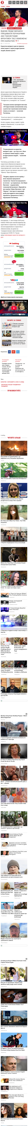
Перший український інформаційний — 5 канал (2, 2)
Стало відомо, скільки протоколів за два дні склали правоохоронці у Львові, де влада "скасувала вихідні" (18, 334)
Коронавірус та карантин (14, 28)
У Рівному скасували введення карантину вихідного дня (18, 325)
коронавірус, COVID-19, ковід (15, 382)
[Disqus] (14, 414)
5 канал (25, 25)
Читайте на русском (22, 43)
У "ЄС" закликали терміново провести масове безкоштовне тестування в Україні (19, 83)
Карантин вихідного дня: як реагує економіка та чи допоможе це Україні (19, 342)
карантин (4, 382)
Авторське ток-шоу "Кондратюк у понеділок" (11, 385)
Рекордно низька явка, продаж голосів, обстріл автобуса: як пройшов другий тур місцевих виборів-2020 (7, 368)
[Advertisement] (14, 267)
